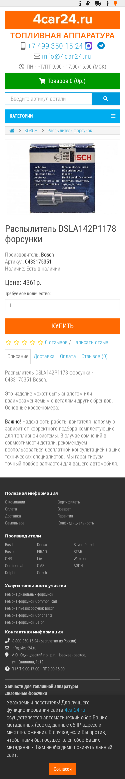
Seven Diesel (84, 544)
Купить (62, 326)
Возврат (64, 509)
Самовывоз (14, 523)
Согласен (63, 769)
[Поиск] (106, 98)
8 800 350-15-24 (25, 641)
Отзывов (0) (94, 356)
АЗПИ (78, 565)
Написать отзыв (90, 342)
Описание (17, 356)
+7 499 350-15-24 (55, 46)
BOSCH (31, 130)
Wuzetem (81, 558)
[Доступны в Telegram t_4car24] (101, 46)
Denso (42, 544)
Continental (14, 565)
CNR (8, 558)
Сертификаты (69, 502)
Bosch (9, 544)
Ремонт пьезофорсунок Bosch (29, 608)
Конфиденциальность (76, 523)
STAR (78, 551)
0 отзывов (56, 342)
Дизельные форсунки (26, 693)
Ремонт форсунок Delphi (25, 622)
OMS (40, 565)
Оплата (68, 356)
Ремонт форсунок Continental (29, 615)
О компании (15, 502)
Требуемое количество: (28, 293)
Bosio (9, 551)
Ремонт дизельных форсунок (29, 594)
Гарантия (65, 516)
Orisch (42, 572)
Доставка (44, 356)
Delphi (10, 572)
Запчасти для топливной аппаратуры (41, 686)
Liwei (41, 558)
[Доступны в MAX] (88, 46)
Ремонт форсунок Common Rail (31, 601)
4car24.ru (75, 710)
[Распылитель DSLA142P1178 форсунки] (62, 178)
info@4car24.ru (67, 56)
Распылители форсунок (69, 130)
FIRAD (42, 551)
